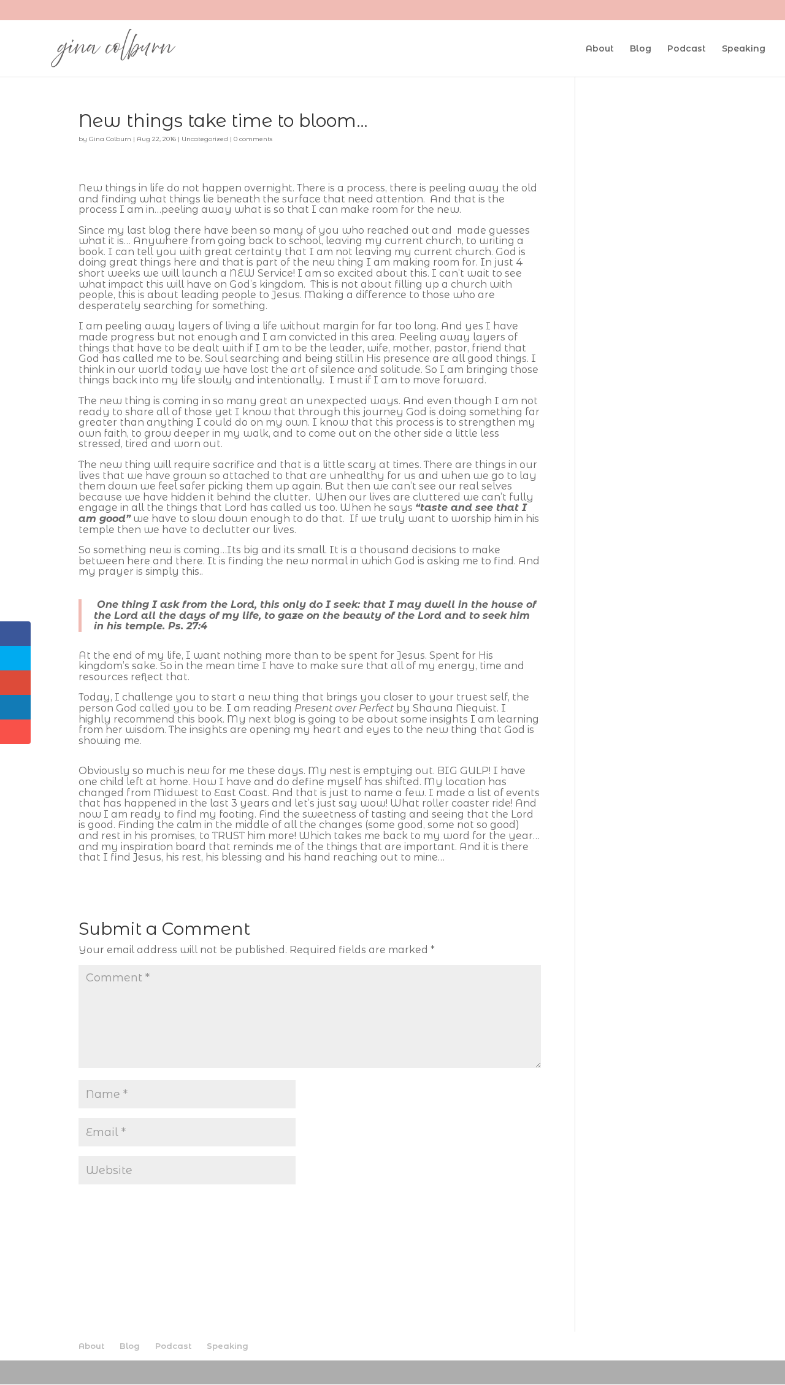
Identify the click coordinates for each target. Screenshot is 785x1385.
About (600, 49)
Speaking (743, 49)
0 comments (253, 139)
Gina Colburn (110, 139)
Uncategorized (205, 139)
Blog (640, 49)
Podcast (686, 49)
